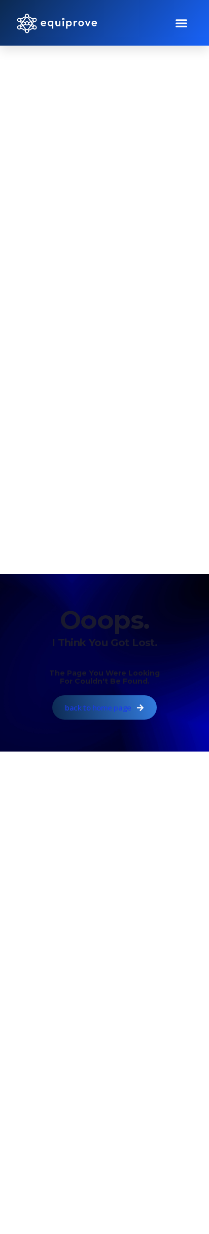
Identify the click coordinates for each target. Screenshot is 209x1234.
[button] (181, 22)
